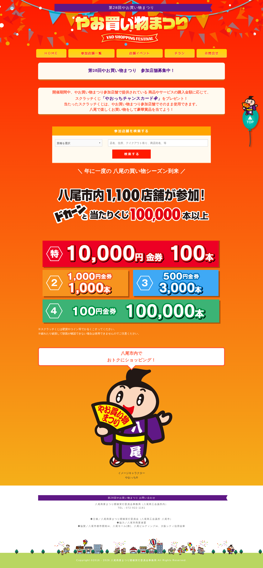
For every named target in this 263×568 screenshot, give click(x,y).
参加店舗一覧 (91, 53)
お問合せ (212, 53)
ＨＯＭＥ (51, 53)
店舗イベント (139, 53)
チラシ (179, 53)
